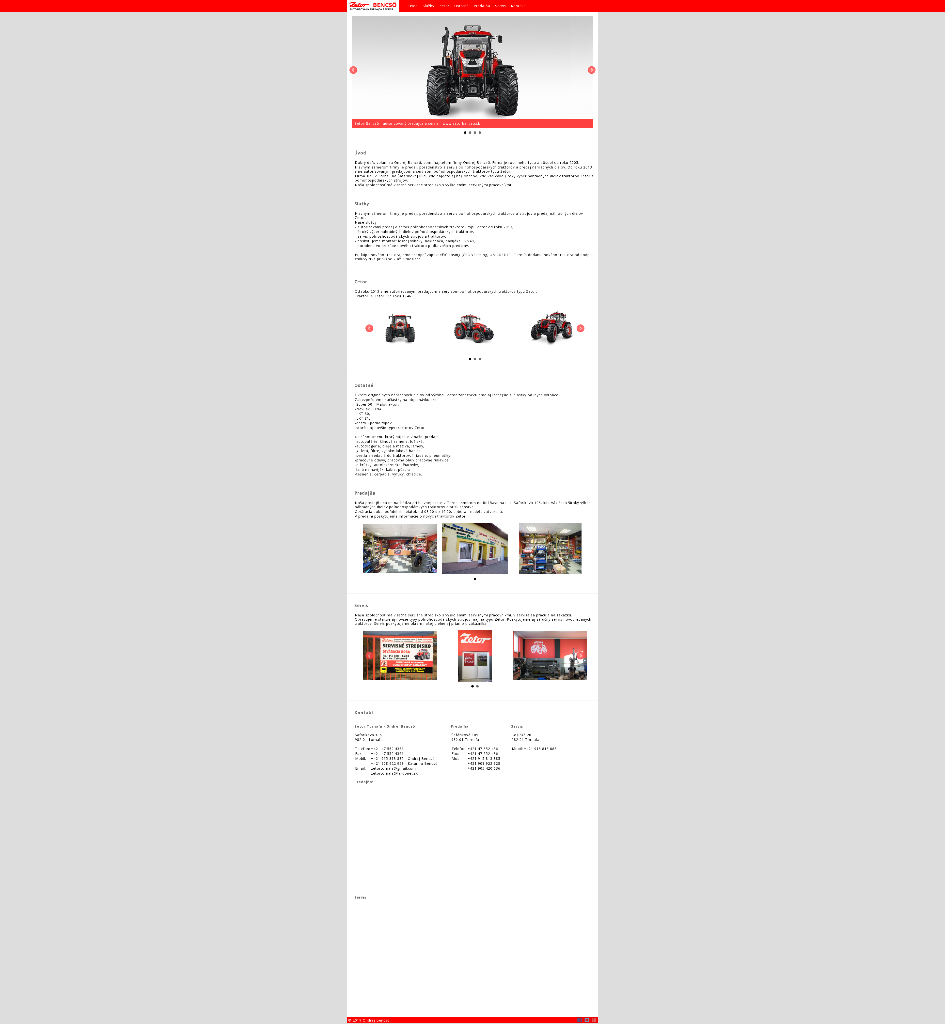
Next (592, 70)
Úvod (413, 5)
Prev (353, 70)
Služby (428, 5)
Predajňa (482, 5)
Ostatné (461, 5)
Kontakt (518, 5)
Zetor (444, 5)
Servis (500, 5)
